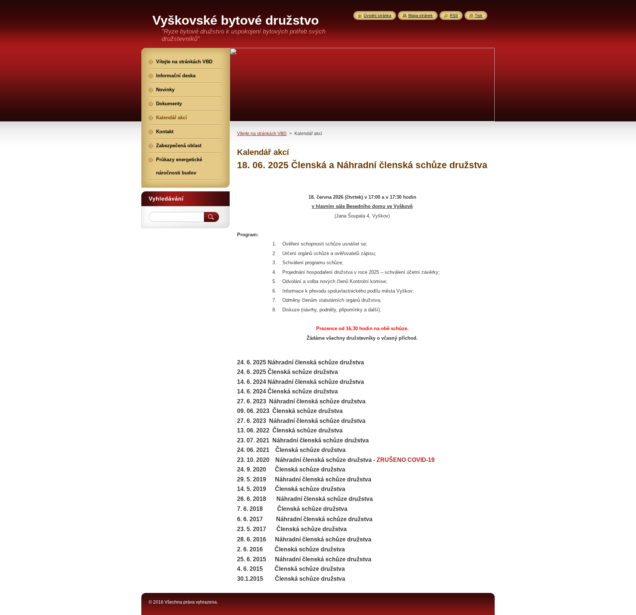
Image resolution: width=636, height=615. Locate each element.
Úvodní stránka (377, 15)
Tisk (479, 15)
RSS (454, 15)
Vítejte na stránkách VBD (262, 133)
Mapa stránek (420, 15)
